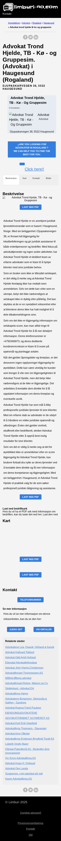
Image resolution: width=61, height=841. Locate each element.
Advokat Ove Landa (16, 768)
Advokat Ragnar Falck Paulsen (23, 707)
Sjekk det (16, 629)
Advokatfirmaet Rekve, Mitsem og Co (26, 683)
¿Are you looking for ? (32, 149)
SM (31, 835)
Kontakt (7, 13)
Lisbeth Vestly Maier (16, 744)
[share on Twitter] (30, 38)
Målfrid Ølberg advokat (18, 678)
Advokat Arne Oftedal (17, 733)
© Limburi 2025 (16, 802)
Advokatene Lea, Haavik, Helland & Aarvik (29, 647)
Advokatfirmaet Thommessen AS (24, 673)
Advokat (26, 23)
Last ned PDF (30, 207)
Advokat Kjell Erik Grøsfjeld (21, 723)
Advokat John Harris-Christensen (24, 667)
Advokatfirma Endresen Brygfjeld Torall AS (29, 738)
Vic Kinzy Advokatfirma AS (20, 758)
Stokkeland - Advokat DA (19, 688)
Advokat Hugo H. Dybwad (20, 763)
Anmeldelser (14, 23)
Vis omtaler (44, 629)
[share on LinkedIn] (35, 38)
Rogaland (36, 23)
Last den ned (50, 514)
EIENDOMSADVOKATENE (21, 713)
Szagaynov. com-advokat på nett (24, 773)
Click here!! (34, 169)
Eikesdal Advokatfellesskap (21, 662)
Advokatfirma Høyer (16, 693)
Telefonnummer (30, 599)
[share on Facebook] (25, 38)
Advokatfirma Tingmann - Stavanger (26, 728)
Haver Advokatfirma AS (18, 778)
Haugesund (49, 23)
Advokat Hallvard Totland (19, 652)
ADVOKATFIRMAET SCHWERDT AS (27, 718)
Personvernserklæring (30, 823)
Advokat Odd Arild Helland (20, 657)
